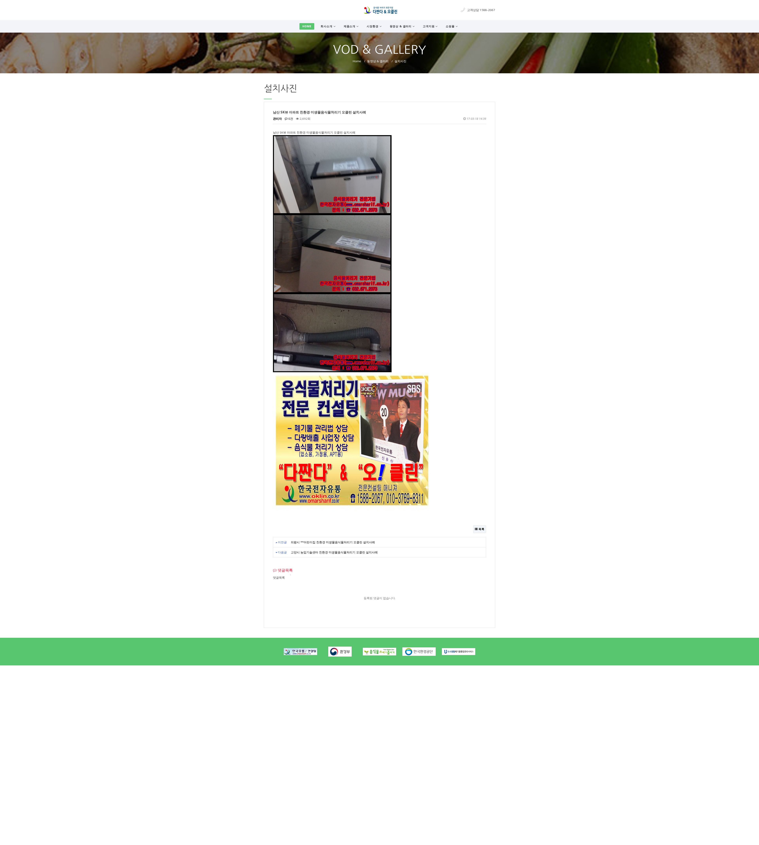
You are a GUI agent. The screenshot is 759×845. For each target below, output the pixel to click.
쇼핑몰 (450, 26)
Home (306, 26)
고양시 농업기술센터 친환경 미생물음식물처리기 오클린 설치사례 (334, 552)
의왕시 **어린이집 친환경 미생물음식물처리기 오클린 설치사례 (333, 542)
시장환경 (372, 26)
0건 (290, 119)
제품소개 (349, 26)
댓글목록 (285, 570)
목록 (481, 529)
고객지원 (428, 26)
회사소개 (326, 26)
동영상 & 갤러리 (401, 26)
